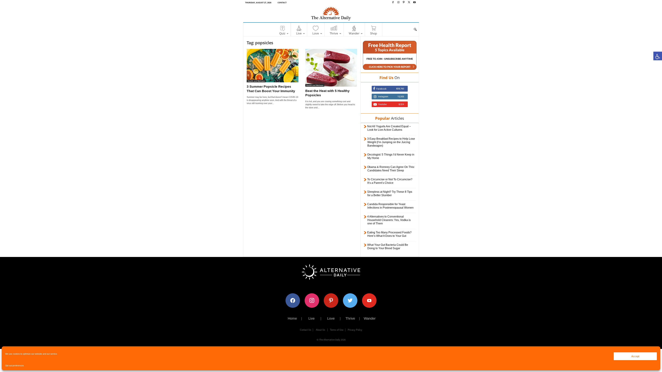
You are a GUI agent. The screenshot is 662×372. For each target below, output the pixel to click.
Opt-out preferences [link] (14, 365)
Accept (635, 356)
